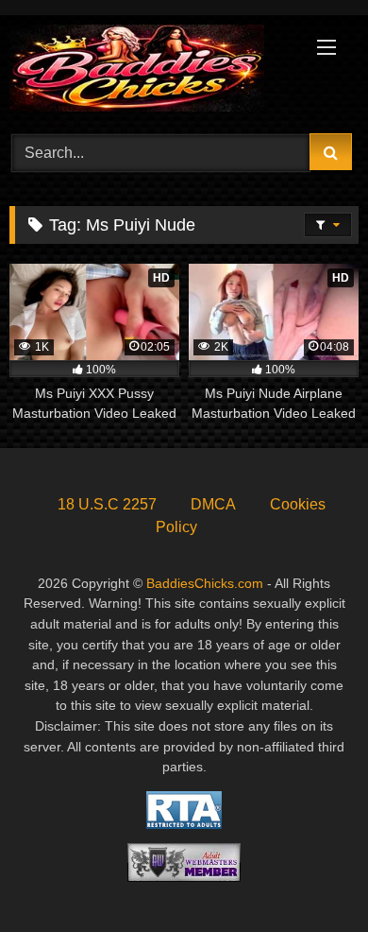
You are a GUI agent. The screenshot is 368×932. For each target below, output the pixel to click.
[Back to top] (309, 875)
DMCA (213, 504)
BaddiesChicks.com (204, 583)
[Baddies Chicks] (151, 71)
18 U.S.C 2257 (107, 504)
